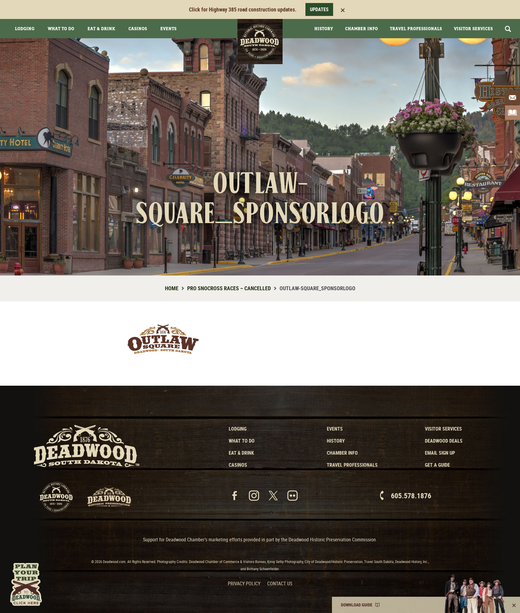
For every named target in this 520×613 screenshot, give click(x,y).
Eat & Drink (101, 28)
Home (171, 288)
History (323, 28)
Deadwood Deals (444, 440)
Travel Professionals (416, 28)
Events (168, 28)
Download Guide (356, 605)
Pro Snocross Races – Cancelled (229, 288)
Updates (319, 9)
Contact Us (279, 583)
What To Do (61, 28)
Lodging (25, 28)
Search (508, 29)
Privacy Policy (244, 583)
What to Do (242, 440)
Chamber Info (361, 28)
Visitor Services (473, 28)
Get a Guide (437, 465)
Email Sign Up (440, 453)
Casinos (137, 28)
